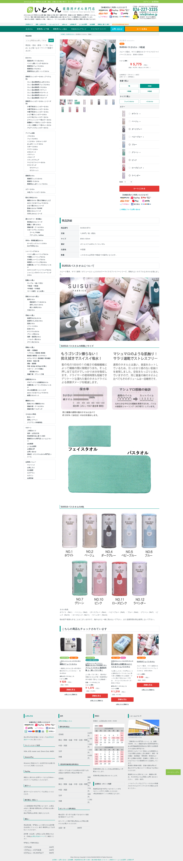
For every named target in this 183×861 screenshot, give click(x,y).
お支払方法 (29, 716)
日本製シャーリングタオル (36, 259)
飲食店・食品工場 (33, 361)
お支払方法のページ (38, 836)
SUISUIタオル (70, 34)
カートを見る (142, 29)
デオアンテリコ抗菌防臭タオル (37, 382)
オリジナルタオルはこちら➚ (120, 24)
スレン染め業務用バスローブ (37, 98)
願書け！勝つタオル (34, 224)
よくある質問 (83, 24)
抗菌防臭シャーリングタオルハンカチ (39, 266)
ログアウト (31, 473)
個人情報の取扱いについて (99, 859)
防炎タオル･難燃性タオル (35, 403)
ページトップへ (173, 772)
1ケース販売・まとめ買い (36, 291)
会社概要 (92, 24)
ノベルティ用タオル (34, 339)
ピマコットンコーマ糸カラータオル (39, 120)
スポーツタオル (32, 146)
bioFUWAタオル (33, 246)
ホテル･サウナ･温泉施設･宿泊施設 (39, 358)
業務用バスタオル (33, 181)
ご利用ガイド (29, 24)
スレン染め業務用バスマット (37, 90)
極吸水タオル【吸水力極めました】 (39, 200)
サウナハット (34, 170)
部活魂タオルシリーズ (34, 222)
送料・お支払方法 (41, 24)
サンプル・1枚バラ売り (35, 283)
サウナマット (34, 168)
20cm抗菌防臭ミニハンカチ (36, 390)
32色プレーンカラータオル (36, 192)
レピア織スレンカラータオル (37, 114)
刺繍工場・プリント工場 (35, 374)
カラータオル (30, 189)
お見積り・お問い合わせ (59, 859)
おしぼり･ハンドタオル (35, 144)
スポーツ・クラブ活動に (35, 369)
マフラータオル (32, 149)
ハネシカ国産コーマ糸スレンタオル (39, 125)
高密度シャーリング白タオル (37, 262)
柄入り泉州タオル (36, 307)
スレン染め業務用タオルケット (37, 95)
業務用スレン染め (60, 29)
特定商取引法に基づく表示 (36, 436)
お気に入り (31, 467)
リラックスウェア (33, 160)
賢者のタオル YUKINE (34, 208)
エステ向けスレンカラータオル (37, 117)
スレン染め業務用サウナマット (37, 92)
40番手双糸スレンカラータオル (38, 112)
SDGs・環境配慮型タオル (34, 240)
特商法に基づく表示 (103, 24)
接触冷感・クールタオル (35, 227)
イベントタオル (32, 326)
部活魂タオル (34, 371)
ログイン (146, 1)
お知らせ (64, 24)
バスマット (31, 154)
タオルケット (31, 152)
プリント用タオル (33, 334)
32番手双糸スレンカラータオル (38, 109)
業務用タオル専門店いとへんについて (39, 439)
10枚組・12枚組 (32, 286)
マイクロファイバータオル (36, 162)
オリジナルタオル (33, 331)
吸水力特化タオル (32, 197)
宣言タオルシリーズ (34, 211)
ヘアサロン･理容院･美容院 (36, 353)
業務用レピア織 (43, 29)
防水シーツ (31, 417)
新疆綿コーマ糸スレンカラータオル (39, 122)
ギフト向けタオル (33, 342)
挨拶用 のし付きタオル (35, 321)
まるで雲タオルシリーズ (35, 206)
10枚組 (129, 91)
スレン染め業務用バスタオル (37, 87)
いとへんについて (54, 24)
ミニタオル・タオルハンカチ (37, 141)
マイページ (31, 465)
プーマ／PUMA (35, 232)
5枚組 (149, 86)
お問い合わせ (117, 29)
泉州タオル (31, 299)
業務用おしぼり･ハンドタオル (37, 184)
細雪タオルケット (33, 395)
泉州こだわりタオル (36, 305)
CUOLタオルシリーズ (34, 213)
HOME (63, 34)
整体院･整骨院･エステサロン (37, 355)
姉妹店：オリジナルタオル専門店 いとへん (39, 455)
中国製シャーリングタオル (36, 257)
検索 (51, 40)
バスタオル (31, 136)
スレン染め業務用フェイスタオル (38, 84)
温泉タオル (31, 323)
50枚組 (150, 91)
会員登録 (155, 1)
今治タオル (31, 310)
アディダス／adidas (37, 235)
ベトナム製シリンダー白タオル (37, 63)
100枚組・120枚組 (33, 288)
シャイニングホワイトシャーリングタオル (39, 273)
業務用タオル (30, 176)
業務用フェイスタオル (34, 178)
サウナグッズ (31, 165)
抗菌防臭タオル (31, 379)
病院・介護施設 (32, 350)
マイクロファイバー (98, 29)
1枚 (129, 86)
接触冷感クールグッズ (34, 409)
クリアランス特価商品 (34, 422)
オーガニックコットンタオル (37, 243)
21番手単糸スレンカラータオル (38, 106)
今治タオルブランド (79, 29)
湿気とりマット (32, 420)
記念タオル (31, 329)
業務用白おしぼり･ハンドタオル (38, 71)
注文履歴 (30, 470)
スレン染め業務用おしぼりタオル (38, 82)
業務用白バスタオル (34, 69)
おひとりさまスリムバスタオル (37, 203)
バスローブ (31, 157)
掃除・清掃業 (31, 363)
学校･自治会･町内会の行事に (37, 366)
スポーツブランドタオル (35, 230)
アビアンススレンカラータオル (37, 128)
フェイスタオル (32, 139)
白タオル (29, 29)
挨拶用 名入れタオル (34, 318)
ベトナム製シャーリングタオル (37, 254)
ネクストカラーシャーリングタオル (39, 270)
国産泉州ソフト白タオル (35, 61)
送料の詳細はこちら (65, 721)
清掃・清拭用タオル (34, 337)
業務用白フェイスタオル (35, 66)
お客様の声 (73, 24)
